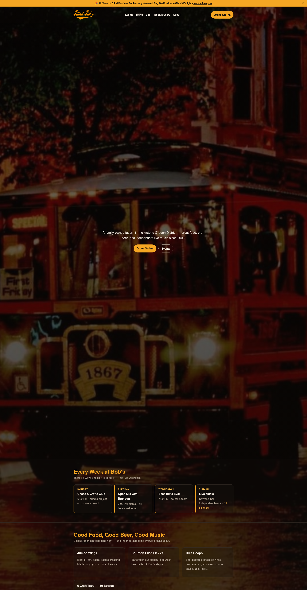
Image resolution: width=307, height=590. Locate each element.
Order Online (222, 14)
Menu (139, 14)
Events (129, 14)
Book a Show (162, 14)
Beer (148, 14)
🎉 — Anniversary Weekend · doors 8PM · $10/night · (153, 3)
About (176, 14)
